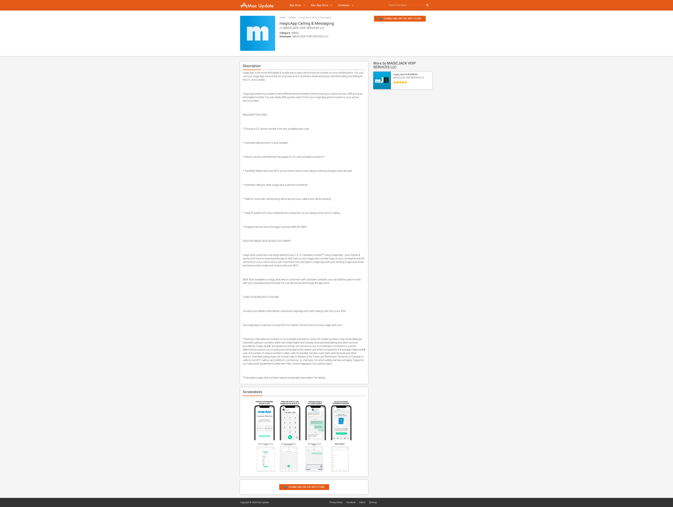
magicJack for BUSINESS (405, 74)
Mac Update (263, 502)
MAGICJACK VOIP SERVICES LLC (303, 28)
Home (282, 17)
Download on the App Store (402, 18)
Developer (344, 5)
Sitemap (373, 502)
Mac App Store (319, 5)
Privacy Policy (336, 502)
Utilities (292, 17)
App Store (295, 5)
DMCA (362, 502)
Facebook (351, 502)
